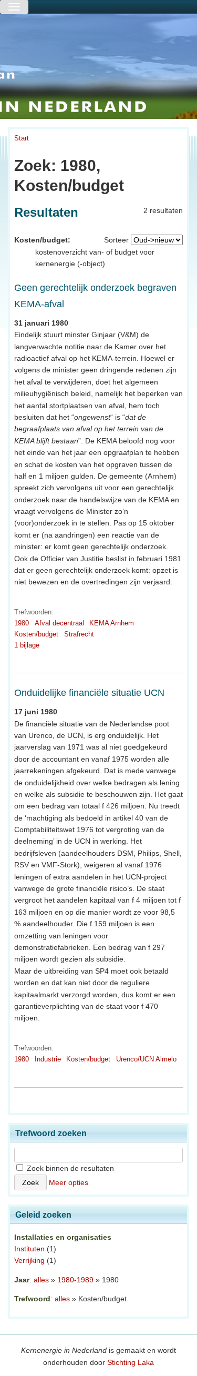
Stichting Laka (130, 1362)
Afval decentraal (59, 623)
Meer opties (68, 1182)
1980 (21, 623)
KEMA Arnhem (111, 623)
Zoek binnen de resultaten (69, 1168)
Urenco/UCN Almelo (146, 1059)
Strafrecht (79, 634)
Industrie (48, 1059)
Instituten (29, 1249)
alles (41, 1280)
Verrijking (29, 1260)
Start (21, 138)
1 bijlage (26, 645)
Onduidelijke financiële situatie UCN (89, 692)
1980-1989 (75, 1280)
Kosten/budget (36, 634)
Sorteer (116, 240)
